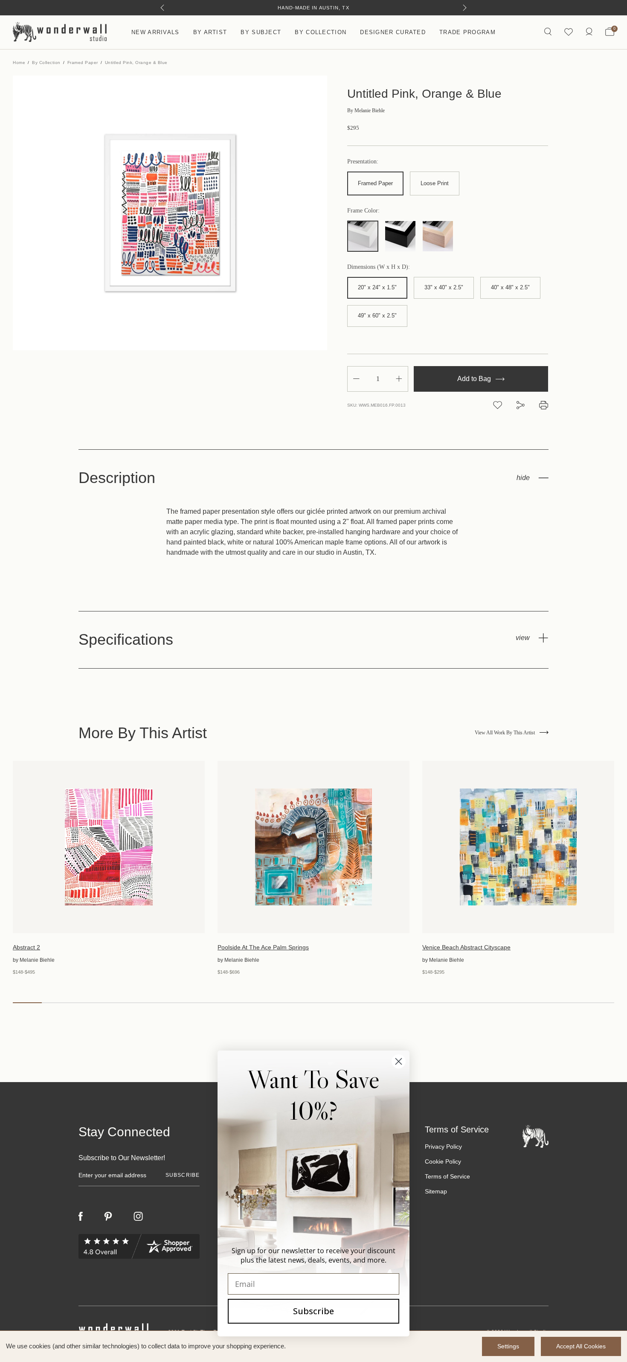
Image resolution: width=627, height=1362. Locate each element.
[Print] (543, 405)
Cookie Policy (443, 1161)
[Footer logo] (535, 1135)
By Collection (320, 32)
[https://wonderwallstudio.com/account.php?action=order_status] (589, 32)
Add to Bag (475, 378)
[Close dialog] (398, 1061)
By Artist (210, 32)
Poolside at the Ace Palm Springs (263, 947)
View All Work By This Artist (505, 733)
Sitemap (436, 1191)
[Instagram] (138, 1216)
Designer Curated (393, 32)
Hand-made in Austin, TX (313, 7)
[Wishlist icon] (568, 32)
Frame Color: (363, 211)
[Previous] (162, 7)
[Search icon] (548, 32)
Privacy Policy (443, 1146)
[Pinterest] (108, 1216)
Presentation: (362, 162)
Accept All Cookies (581, 1346)
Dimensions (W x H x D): (378, 267)
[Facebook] (80, 1216)
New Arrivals (155, 32)
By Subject (261, 32)
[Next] (464, 7)
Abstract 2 (26, 947)
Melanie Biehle (366, 111)
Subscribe (313, 1311)
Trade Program (467, 32)
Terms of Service (447, 1176)
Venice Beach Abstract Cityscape (466, 947)
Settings (508, 1346)
